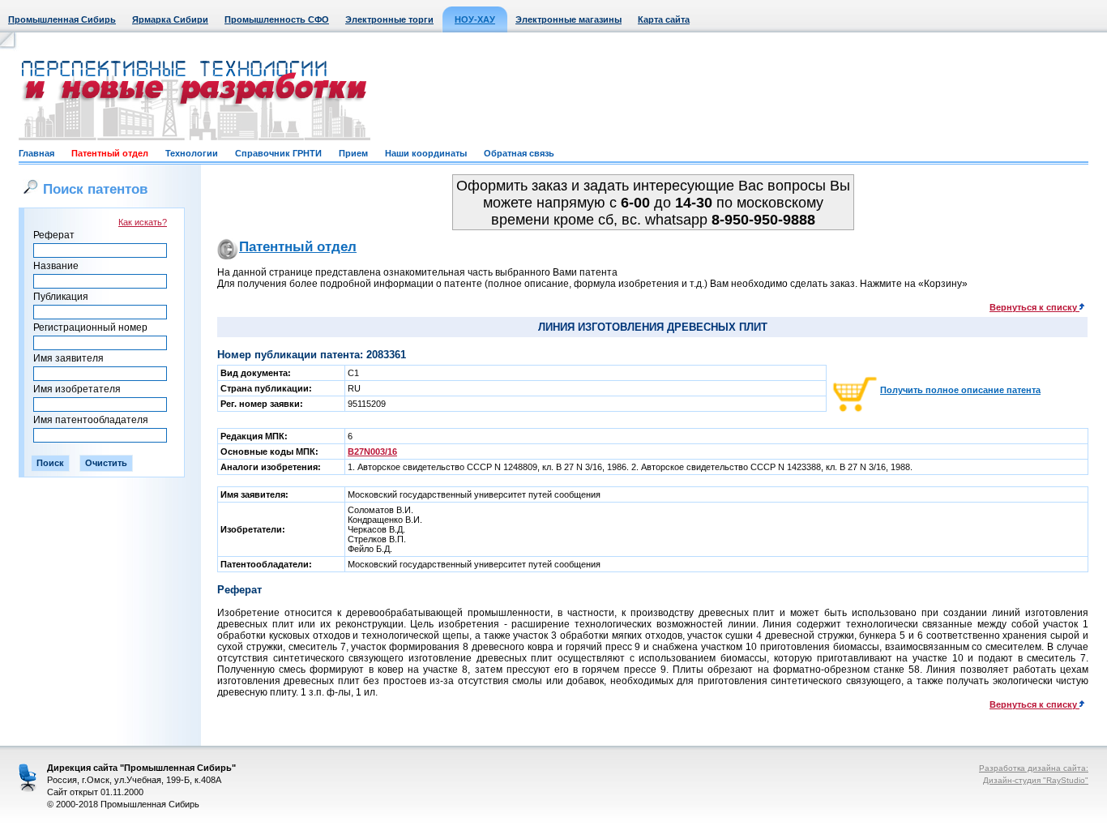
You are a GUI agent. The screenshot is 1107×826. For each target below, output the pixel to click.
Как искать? (142, 222)
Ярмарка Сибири (170, 19)
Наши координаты (426, 153)
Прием (353, 153)
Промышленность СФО (276, 19)
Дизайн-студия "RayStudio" (1035, 780)
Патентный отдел (109, 153)
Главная (36, 153)
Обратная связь (519, 153)
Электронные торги (389, 19)
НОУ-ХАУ (475, 19)
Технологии (191, 153)
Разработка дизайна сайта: (1033, 768)
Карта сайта (664, 19)
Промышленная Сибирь (62, 19)
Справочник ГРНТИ (278, 153)
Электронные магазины (568, 19)
